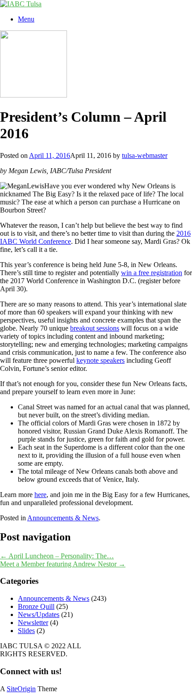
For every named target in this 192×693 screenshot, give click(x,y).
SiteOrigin (21, 689)
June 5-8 (115, 264)
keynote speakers (100, 360)
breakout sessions (94, 328)
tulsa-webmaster (144, 155)
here (40, 494)
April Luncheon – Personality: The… (57, 556)
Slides (26, 630)
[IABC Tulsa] (21, 4)
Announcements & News (63, 518)
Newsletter (33, 622)
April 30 (12, 289)
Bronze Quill (36, 606)
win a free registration (151, 272)
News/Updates (38, 614)
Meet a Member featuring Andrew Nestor (62, 564)
